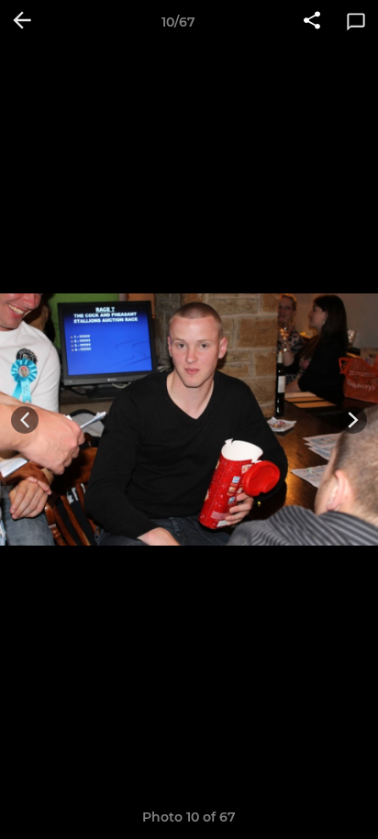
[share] (312, 22)
